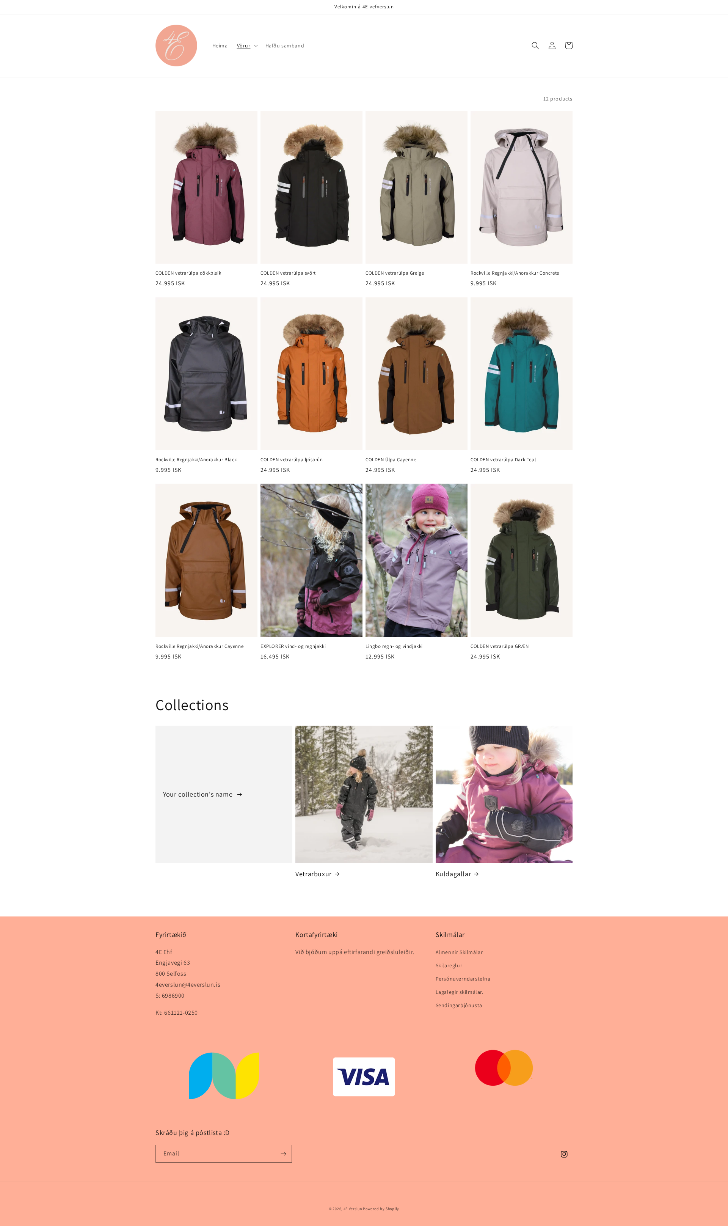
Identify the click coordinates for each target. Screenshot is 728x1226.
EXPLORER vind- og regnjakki (293, 646)
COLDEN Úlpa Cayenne (391, 460)
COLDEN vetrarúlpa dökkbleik (188, 273)
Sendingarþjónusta (459, 1005)
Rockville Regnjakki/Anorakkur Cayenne (199, 646)
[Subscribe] (283, 1154)
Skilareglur (449, 965)
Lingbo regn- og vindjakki (394, 646)
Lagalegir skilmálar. (459, 992)
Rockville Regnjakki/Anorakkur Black (196, 460)
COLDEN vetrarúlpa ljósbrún (291, 460)
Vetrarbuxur (313, 873)
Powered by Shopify (381, 1208)
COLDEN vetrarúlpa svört (288, 273)
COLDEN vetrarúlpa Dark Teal (503, 460)
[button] (246, 45)
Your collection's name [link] (198, 794)
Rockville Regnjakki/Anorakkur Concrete (515, 273)
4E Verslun (353, 1208)
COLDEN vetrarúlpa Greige (395, 273)
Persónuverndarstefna (463, 978)
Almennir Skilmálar (459, 952)
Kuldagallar (453, 873)
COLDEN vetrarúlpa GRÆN (500, 646)
